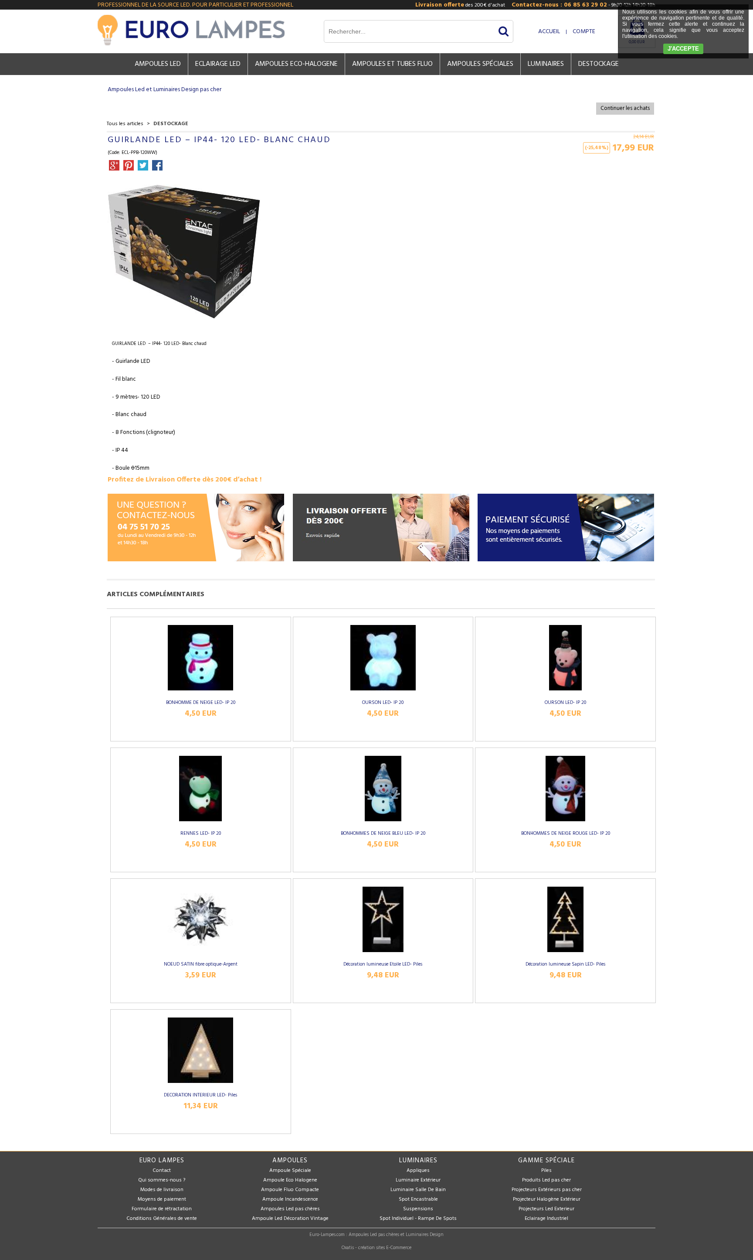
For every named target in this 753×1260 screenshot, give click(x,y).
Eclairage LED (218, 64)
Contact (162, 1170)
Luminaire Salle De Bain (418, 1189)
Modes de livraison (161, 1189)
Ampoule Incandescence (290, 1199)
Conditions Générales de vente (161, 1218)
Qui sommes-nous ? (161, 1180)
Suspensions (418, 1209)
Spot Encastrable (418, 1199)
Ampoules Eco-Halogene (296, 64)
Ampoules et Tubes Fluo (392, 64)
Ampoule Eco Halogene (290, 1180)
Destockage (598, 64)
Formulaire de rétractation (162, 1209)
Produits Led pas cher (546, 1180)
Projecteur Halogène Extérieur (546, 1199)
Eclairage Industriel (546, 1218)
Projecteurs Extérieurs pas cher (547, 1189)
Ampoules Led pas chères (290, 1209)
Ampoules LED (158, 64)
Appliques (418, 1170)
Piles (546, 1170)
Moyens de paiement (162, 1199)
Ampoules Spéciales (480, 64)
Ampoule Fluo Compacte (290, 1189)
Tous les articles (125, 124)
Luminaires (546, 64)
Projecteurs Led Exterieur (546, 1209)
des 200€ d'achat (460, 5)
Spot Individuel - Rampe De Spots (418, 1218)
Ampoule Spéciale (290, 1170)
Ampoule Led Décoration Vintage (290, 1218)
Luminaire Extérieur (418, 1180)
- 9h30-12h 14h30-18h (583, 5)
